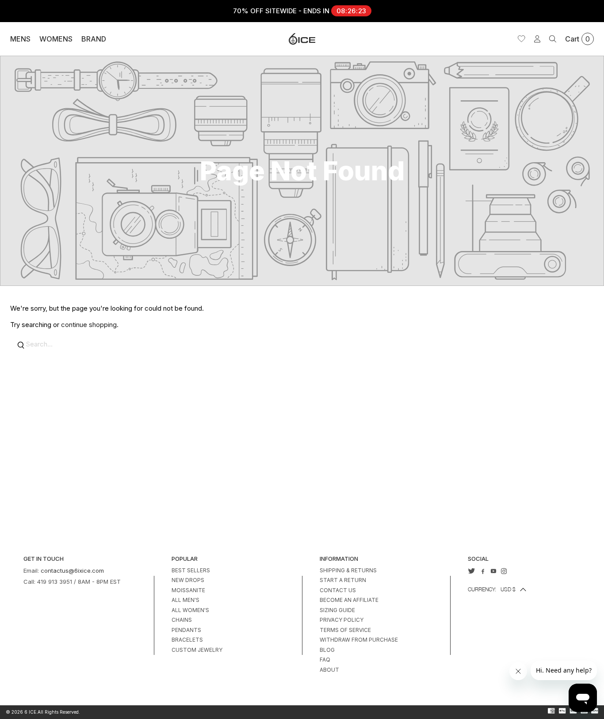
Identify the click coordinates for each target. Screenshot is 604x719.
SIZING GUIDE (337, 610)
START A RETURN (343, 580)
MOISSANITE (188, 590)
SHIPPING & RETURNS (348, 570)
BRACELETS (187, 639)
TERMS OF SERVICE (345, 630)
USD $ (492, 589)
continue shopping (89, 324)
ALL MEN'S (185, 600)
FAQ (325, 659)
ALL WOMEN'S (190, 610)
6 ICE (30, 712)
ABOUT (329, 669)
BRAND (93, 38)
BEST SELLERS (191, 570)
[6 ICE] (302, 39)
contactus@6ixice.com (72, 570)
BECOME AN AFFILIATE (349, 600)
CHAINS (182, 619)
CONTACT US (338, 590)
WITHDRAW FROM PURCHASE (359, 639)
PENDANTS (186, 630)
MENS (20, 38)
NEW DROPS (188, 580)
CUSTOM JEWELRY (197, 650)
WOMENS (56, 38)
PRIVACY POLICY (341, 619)
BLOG (327, 650)
